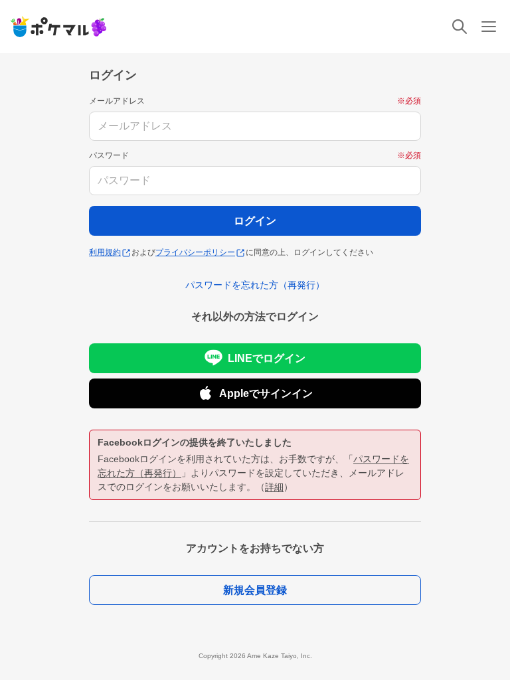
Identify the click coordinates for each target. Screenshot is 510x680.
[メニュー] (488, 26)
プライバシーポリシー (195, 252)
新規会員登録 (255, 590)
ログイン (255, 220)
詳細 (274, 486)
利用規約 (105, 252)
